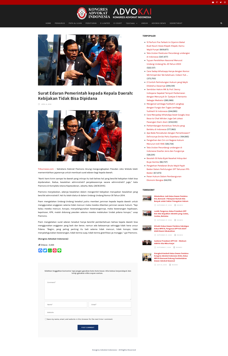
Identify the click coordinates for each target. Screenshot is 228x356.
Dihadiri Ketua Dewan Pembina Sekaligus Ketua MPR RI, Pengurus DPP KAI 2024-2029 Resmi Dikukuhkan (171, 228)
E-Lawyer (105, 23)
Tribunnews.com (46, 169)
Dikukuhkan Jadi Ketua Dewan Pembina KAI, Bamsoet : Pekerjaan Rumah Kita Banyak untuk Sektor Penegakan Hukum (171, 198)
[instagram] (225, 2)
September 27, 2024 (164, 205)
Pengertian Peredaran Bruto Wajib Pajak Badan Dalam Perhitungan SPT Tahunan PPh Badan (168, 169)
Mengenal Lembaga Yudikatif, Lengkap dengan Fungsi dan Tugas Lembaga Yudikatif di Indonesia (165, 107)
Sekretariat (176, 23)
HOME (48, 23)
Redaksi (180, 205)
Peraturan (91, 23)
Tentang (130, 23)
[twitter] (221, 2)
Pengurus (60, 23)
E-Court (118, 23)
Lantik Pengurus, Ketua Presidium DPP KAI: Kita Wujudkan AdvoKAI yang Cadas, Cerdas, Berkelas (171, 213)
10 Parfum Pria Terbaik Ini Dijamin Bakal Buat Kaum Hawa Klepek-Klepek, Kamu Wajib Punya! (166, 46)
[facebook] (216, 2)
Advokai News (159, 23)
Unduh (144, 23)
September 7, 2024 (164, 247)
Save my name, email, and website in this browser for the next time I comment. (80, 319)
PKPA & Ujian (75, 23)
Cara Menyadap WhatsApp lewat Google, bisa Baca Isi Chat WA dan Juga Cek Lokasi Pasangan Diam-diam (168, 118)
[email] (213, 2)
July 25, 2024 (162, 265)
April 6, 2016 (46, 104)
